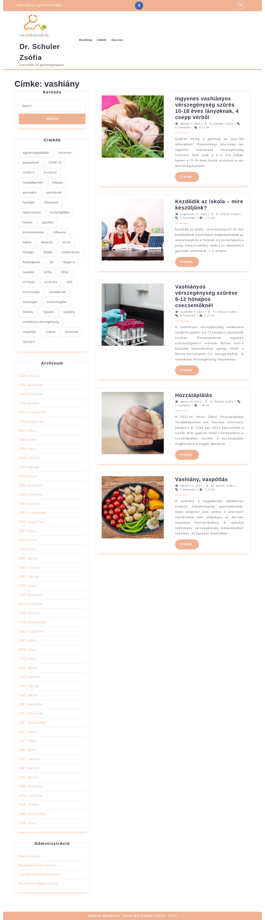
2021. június (28, 731)
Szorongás (30, 302)
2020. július (27, 823)
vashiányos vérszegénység (41, 322)
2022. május (28, 658)
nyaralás (28, 272)
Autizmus (64, 152)
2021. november (31, 713)
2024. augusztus (31, 421)
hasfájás (29, 202)
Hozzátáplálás (193, 395)
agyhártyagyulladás (36, 152)
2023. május (28, 549)
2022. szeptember (33, 622)
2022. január (28, 695)
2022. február (29, 686)
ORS (69, 282)
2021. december (31, 704)
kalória (27, 242)
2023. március (29, 567)
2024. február (29, 467)
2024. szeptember (33, 412)
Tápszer (48, 312)
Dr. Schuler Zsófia (221, 123)
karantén (47, 242)
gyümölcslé (54, 192)
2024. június (28, 439)
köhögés (28, 252)
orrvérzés (50, 282)
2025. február (29, 375)
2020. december (31, 786)
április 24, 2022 (190, 401)
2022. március (29, 677)
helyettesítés (32, 212)
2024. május (28, 448)
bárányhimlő (31, 162)
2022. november (31, 604)
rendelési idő (57, 292)
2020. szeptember (33, 813)
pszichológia (31, 292)
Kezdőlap (85, 40)
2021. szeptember (33, 722)
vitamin (50, 331)
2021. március (29, 759)
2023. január (28, 585)
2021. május (28, 740)
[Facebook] (139, 5)
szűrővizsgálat (57, 302)
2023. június (28, 540)
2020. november (31, 795)
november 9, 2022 (192, 311)
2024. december (31, 385)
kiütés (67, 242)
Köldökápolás (31, 262)
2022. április (28, 667)
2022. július (27, 640)
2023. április (28, 558)
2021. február (29, 768)
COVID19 (28, 172)
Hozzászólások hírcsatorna (40, 874)
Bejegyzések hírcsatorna (38, 865)
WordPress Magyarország (38, 883)
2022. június (28, 649)
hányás (28, 222)
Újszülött (29, 341)
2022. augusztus (31, 631)
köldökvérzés (71, 252)
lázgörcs (69, 262)
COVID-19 (55, 162)
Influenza (60, 232)
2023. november (31, 494)
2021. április (28, 750)
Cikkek (101, 40)
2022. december (31, 594)
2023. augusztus (31, 521)
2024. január (28, 476)
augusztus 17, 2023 (193, 214)
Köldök (48, 252)
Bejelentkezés (30, 856)
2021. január (28, 777)
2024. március (29, 458)
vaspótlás (29, 331)
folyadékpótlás (33, 182)
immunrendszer (33, 232)
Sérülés (28, 312)
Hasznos (117, 40)
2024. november (31, 394)
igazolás (47, 222)
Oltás (64, 272)
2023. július (27, 531)
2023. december (31, 485)
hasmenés (51, 202)
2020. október (29, 804)
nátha (48, 272)
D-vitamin (50, 172)
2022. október (29, 613)
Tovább (189, 176)
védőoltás (71, 331)
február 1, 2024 (190, 123)
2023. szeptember (33, 512)
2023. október (29, 503)
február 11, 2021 (191, 485)
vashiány (69, 312)
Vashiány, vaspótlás (201, 479)
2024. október (29, 403)
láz (52, 262)
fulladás (57, 182)
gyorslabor (30, 192)
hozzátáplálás (59, 212)
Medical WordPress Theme (110, 916)
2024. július (27, 430)
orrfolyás (29, 282)
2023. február (29, 576)
